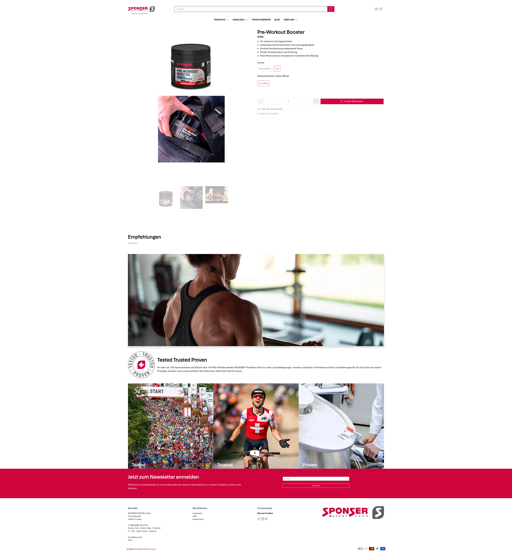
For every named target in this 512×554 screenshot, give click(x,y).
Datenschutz (198, 519)
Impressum (197, 513)
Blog (277, 19)
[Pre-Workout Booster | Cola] (191, 62)
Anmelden (316, 485)
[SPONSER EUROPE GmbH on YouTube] (266, 520)
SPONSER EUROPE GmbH (144, 549)
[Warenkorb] (380, 9)
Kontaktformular (135, 537)
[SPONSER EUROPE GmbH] (141, 9)
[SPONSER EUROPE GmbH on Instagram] (262, 520)
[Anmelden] (376, 9)
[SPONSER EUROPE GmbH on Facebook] (258, 520)
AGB (195, 516)
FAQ (130, 540)
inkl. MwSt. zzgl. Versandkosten (270, 109)
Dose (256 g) (263, 83)
